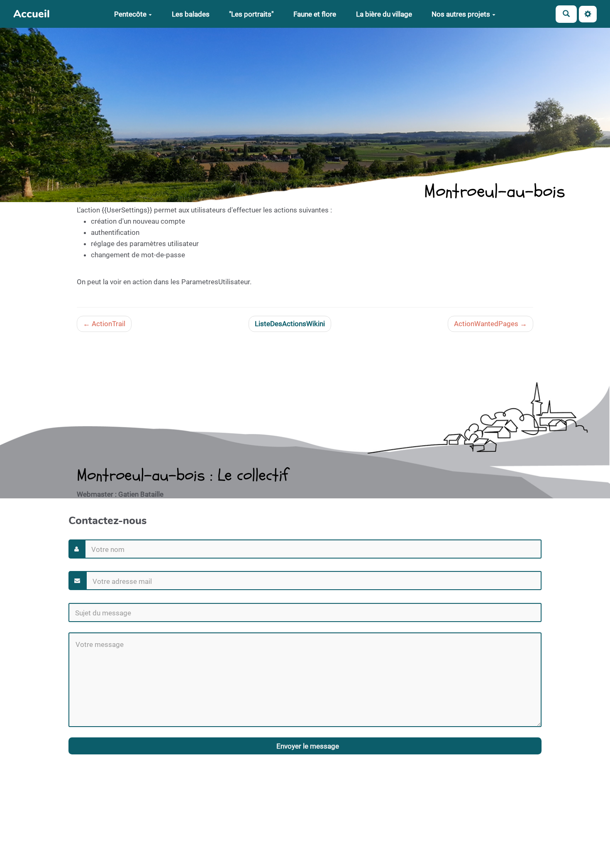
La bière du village (384, 14)
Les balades (191, 14)
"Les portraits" (251, 14)
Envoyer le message (307, 746)
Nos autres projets (461, 14)
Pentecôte (130, 14)
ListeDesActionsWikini (290, 324)
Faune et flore (314, 14)
